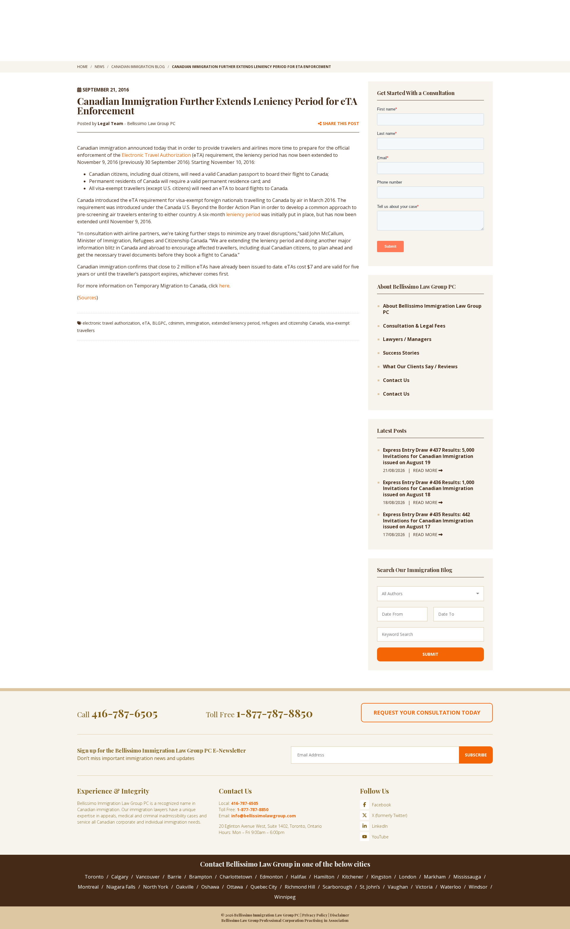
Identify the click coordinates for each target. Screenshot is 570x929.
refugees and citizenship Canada (293, 323)
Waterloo (450, 887)
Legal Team (111, 123)
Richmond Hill (300, 887)
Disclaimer (339, 915)
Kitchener (352, 876)
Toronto (94, 876)
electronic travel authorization (111, 323)
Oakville (185, 887)
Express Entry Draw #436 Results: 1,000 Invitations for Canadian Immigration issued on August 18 (428, 488)
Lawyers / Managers (407, 339)
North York (155, 887)
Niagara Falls (120, 887)
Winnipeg (285, 897)
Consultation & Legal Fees (414, 326)
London (407, 876)
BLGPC (159, 323)
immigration (197, 323)
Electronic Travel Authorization (156, 155)
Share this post (340, 123)
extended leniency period (235, 323)
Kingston (381, 876)
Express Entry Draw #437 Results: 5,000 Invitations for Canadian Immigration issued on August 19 (428, 456)
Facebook (381, 805)
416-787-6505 (124, 713)
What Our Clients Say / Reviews (420, 367)
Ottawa (235, 887)
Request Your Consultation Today (426, 712)
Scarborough (337, 887)
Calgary (119, 876)
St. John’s (370, 887)
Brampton (200, 876)
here (224, 285)
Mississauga (467, 876)
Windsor (478, 887)
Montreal (88, 887)
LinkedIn (380, 826)
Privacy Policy (314, 915)
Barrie (174, 876)
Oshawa (210, 887)
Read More (425, 470)
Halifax (298, 876)
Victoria (424, 887)
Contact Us (396, 380)
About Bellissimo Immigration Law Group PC (432, 309)
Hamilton (324, 876)
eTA (146, 323)
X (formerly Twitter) (389, 815)
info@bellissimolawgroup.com (263, 816)
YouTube (380, 837)
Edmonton (271, 876)
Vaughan (398, 887)
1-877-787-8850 (274, 713)
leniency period (243, 214)
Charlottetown (236, 876)
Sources (87, 297)
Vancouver (148, 876)
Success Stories (401, 353)
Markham (435, 876)
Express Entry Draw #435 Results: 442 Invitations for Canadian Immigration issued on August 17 (428, 520)
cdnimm (176, 323)
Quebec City (264, 887)
